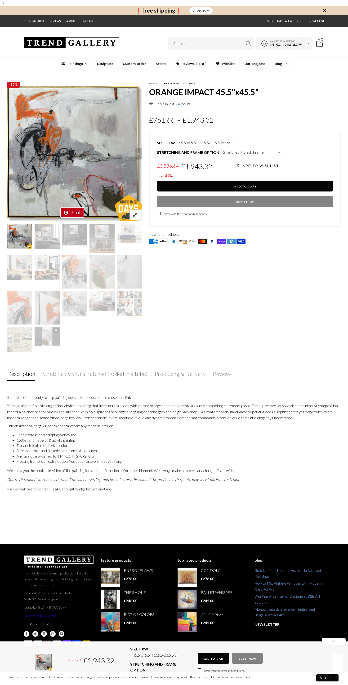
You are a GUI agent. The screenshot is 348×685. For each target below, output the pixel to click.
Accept (327, 678)
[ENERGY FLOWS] (110, 577)
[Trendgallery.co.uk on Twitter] (35, 634)
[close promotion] (324, 10)
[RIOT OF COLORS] (110, 621)
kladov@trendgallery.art (41, 616)
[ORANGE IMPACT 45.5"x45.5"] (74, 153)
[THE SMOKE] (110, 599)
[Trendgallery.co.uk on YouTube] (61, 634)
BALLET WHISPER (216, 592)
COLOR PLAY (212, 614)
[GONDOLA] (187, 577)
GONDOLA (210, 570)
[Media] (135, 214)
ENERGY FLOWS (138, 570)
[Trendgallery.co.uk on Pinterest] (44, 634)
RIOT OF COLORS (139, 614)
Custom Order (34, 20)
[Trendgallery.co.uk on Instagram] (53, 634)
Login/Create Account (287, 20)
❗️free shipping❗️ (158, 10)
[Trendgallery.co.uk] (71, 42)
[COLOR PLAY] (187, 622)
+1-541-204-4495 (286, 44)
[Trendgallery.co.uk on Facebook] (26, 634)
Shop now (201, 10)
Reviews (55, 20)
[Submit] (248, 43)
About (71, 20)
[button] (10, 154)
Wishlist (318, 20)
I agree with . (185, 214)
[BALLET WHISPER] (187, 599)
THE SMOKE (135, 592)
